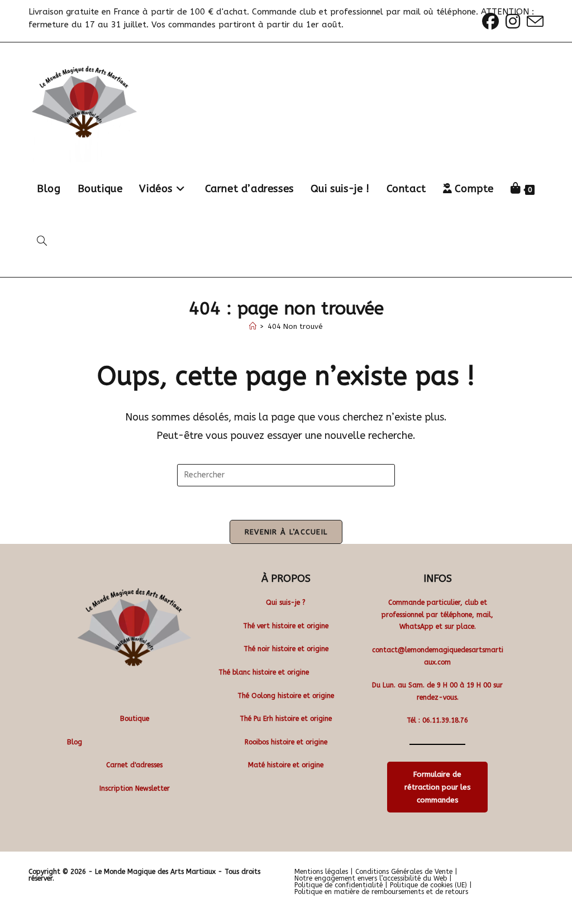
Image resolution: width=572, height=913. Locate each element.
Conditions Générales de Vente (403, 872)
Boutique (134, 719)
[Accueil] (252, 326)
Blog (74, 742)
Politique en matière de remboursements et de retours (381, 892)
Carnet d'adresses (134, 765)
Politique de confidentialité (338, 885)
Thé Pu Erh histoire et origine (286, 719)
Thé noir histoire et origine (286, 649)
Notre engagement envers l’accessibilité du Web (370, 878)
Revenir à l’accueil (286, 532)
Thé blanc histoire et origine (263, 672)
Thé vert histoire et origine (285, 626)
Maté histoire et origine (285, 765)
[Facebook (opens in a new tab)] (490, 21)
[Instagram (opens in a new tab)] (512, 21)
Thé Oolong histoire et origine (285, 696)
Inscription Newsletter (134, 788)
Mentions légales (321, 872)
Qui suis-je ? (286, 602)
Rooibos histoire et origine (286, 742)
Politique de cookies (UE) (428, 885)
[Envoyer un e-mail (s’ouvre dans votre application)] (533, 21)
